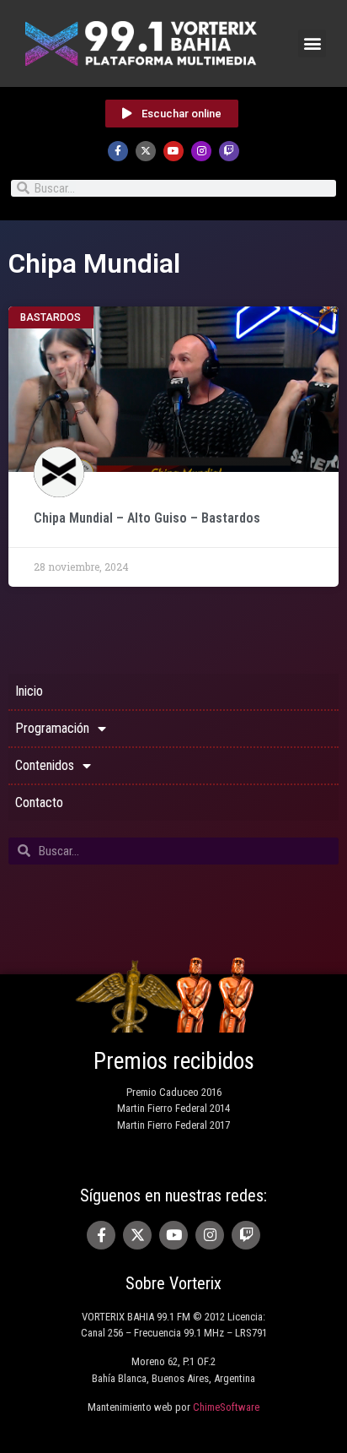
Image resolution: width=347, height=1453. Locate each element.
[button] (312, 43)
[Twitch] (229, 151)
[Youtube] (173, 151)
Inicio (29, 691)
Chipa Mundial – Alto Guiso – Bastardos (147, 518)
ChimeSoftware (226, 1407)
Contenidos (44, 765)
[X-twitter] (146, 151)
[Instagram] (201, 151)
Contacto (39, 802)
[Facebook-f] (118, 151)
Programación (52, 728)
